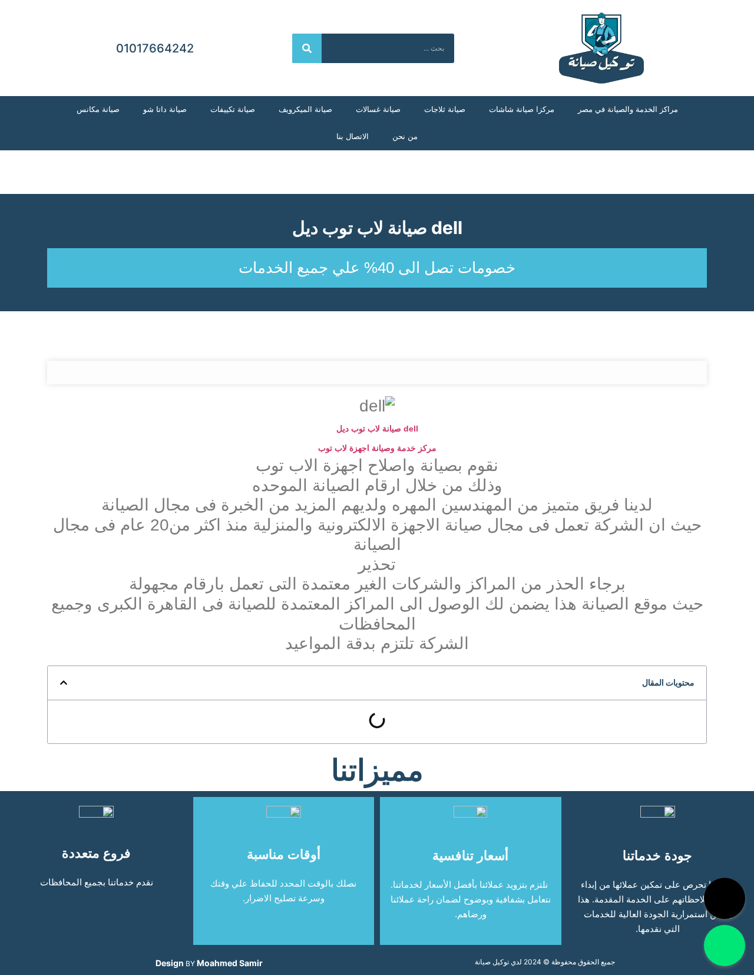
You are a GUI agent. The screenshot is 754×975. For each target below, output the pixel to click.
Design (170, 963)
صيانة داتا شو (165, 109)
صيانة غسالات (378, 109)
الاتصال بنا (352, 136)
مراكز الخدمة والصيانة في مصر (628, 109)
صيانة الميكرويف (305, 109)
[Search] (307, 48)
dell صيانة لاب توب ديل (377, 227)
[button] (63, 682)
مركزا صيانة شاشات (521, 109)
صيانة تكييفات (232, 109)
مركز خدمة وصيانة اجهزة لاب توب (377, 448)
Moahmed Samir (230, 963)
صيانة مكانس (98, 109)
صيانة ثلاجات (444, 109)
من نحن (405, 136)
